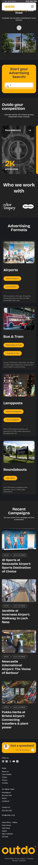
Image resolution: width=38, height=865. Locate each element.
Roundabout (6, 793)
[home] (9, 6)
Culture (4, 777)
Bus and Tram (7, 795)
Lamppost (5, 801)
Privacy (4, 780)
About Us (5, 772)
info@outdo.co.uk (8, 815)
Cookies (5, 783)
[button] (32, 6)
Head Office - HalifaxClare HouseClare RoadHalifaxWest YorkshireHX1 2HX (9, 829)
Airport (4, 798)
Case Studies (7, 774)
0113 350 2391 (31, 1)
